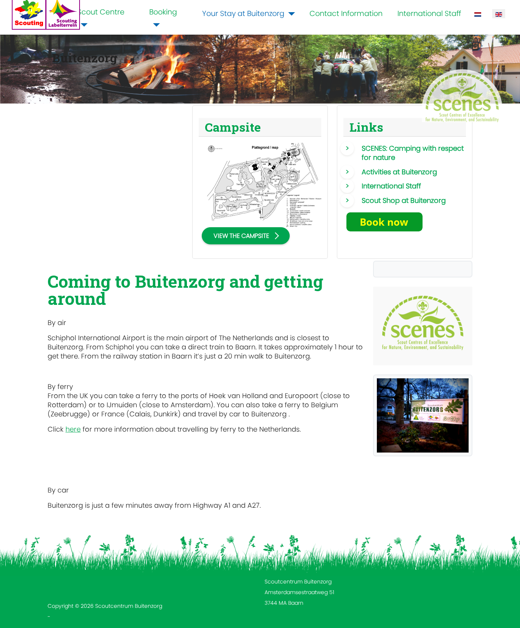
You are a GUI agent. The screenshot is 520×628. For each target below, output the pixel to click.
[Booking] (154, 25)
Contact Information (346, 13)
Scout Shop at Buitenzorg (404, 200)
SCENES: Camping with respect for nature (413, 152)
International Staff (429, 13)
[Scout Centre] (82, 25)
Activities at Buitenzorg (399, 172)
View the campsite (241, 235)
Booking (163, 12)
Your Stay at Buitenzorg (243, 13)
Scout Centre (100, 12)
